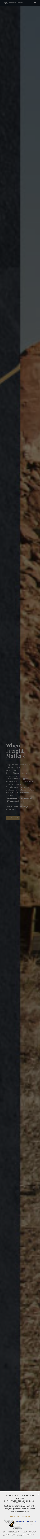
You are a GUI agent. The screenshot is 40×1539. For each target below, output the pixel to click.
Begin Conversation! (20, 1516)
